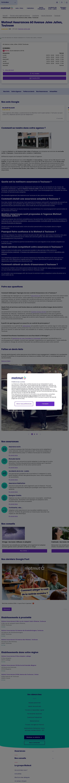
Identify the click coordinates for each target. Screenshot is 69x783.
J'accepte (45, 404)
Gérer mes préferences (24, 404)
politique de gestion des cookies (26, 395)
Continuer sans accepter (16, 411)
